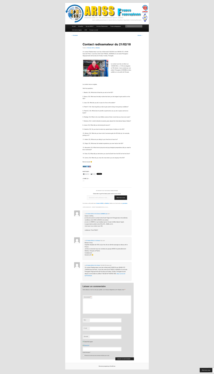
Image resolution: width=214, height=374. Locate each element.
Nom (85, 320)
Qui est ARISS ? (90, 26)
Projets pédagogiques (115, 26)
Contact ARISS (99, 203)
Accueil (74, 26)
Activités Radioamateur (102, 26)
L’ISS (85, 30)
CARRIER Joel (103, 213)
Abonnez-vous (120, 198)
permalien (125, 203)
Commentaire (87, 297)
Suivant (140, 35)
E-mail (85, 328)
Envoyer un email (94, 30)
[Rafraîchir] (86, 345)
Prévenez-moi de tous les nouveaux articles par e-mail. (97, 355)
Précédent (75, 35)
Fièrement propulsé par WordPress (107, 366)
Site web (86, 336)
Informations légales (77, 30)
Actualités (80, 26)
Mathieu (98, 48)
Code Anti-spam (86, 352)
